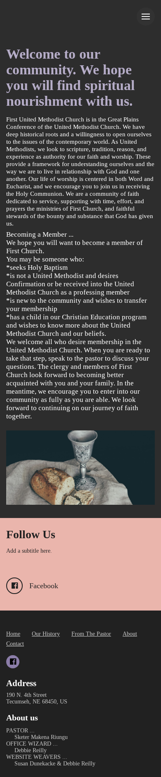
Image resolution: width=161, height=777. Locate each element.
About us (22, 717)
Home (13, 634)
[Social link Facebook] (12, 661)
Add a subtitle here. (29, 551)
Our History (46, 634)
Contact (15, 644)
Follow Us (30, 534)
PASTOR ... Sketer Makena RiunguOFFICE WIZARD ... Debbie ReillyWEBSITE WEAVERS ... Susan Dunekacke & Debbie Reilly (50, 747)
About (130, 634)
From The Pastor (91, 634)
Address (21, 683)
